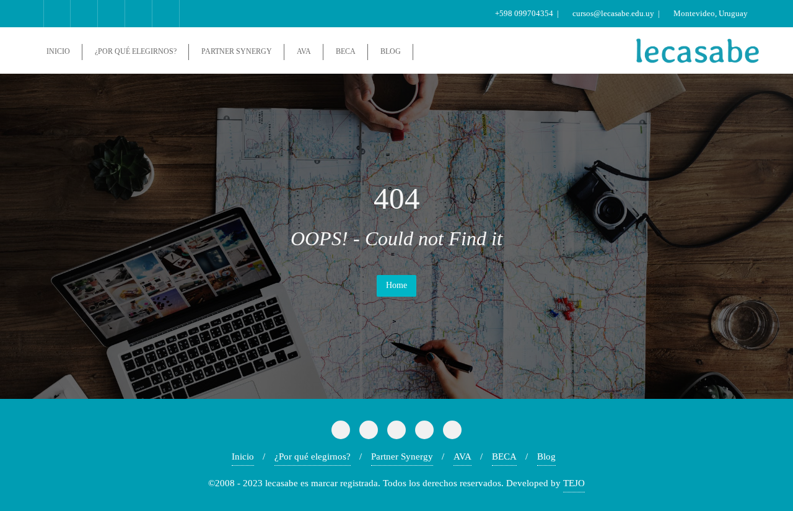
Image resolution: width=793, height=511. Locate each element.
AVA (462, 456)
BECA (504, 456)
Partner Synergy (402, 456)
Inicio (243, 456)
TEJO (574, 483)
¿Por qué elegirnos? (312, 456)
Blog (546, 456)
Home (396, 285)
